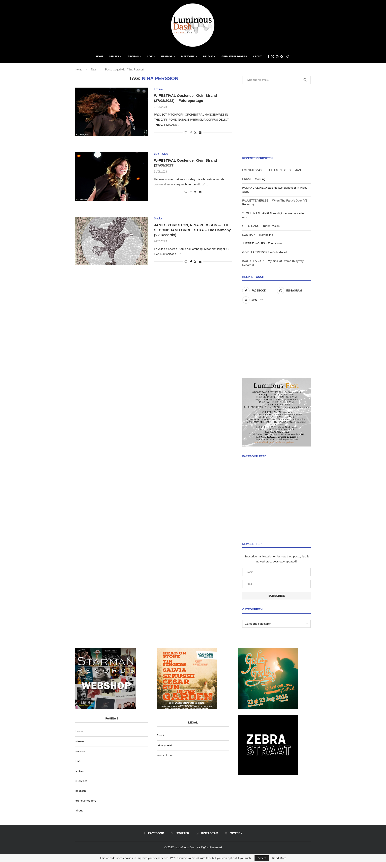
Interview (187, 56)
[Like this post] (186, 132)
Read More (279, 858)
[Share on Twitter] (195, 132)
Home (99, 56)
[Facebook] (268, 56)
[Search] (288, 56)
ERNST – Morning (253, 179)
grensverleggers (85, 800)
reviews (80, 751)
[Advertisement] (276, 120)
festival (79, 771)
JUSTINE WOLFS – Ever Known (262, 243)
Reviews (133, 56)
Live (150, 56)
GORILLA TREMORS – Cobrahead (264, 252)
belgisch (80, 790)
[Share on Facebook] (191, 132)
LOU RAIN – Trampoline (257, 234)
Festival (166, 56)
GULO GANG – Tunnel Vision (261, 225)
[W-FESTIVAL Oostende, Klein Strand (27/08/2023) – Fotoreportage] (111, 112)
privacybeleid (165, 745)
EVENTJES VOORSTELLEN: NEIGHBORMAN (271, 170)
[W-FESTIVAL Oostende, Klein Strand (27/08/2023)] (111, 176)
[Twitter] (272, 56)
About (257, 56)
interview (81, 780)
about (79, 810)
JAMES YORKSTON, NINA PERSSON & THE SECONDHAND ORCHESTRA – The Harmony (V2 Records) (192, 230)
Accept (262, 858)
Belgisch (209, 56)
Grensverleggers (234, 56)
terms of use (164, 755)
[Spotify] (281, 56)
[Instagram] (277, 56)
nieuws (114, 56)
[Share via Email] (200, 132)
